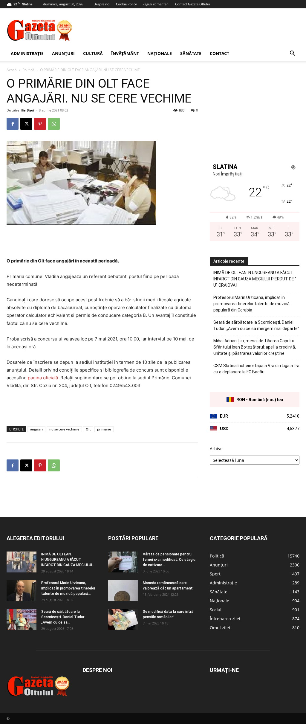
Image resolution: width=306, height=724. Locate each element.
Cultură (93, 53)
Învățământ (125, 53)
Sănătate (190, 53)
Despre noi (102, 4)
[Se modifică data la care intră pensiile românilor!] (123, 619)
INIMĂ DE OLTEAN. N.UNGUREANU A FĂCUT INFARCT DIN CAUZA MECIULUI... (68, 559)
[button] (292, 54)
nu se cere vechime (64, 429)
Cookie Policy (126, 4)
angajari (36, 429)
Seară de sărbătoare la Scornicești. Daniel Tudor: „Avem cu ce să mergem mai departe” (256, 325)
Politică (28, 69)
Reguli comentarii (156, 4)
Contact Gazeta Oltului (192, 4)
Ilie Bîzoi (27, 110)
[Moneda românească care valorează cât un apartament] (123, 590)
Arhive (216, 448)
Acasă (12, 69)
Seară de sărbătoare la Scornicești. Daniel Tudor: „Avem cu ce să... (63, 617)
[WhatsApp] (54, 124)
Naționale (159, 53)
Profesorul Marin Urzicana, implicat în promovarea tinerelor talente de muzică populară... (68, 588)
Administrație (27, 53)
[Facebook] (13, 124)
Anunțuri (63, 53)
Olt (88, 429)
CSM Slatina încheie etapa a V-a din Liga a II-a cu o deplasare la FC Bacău (256, 368)
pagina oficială (43, 378)
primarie (104, 429)
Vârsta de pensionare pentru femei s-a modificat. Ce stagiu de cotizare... (169, 559)
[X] (26, 124)
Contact (219, 53)
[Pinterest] (40, 124)
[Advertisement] (191, 30)
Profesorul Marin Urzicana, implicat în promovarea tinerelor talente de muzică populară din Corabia (251, 303)
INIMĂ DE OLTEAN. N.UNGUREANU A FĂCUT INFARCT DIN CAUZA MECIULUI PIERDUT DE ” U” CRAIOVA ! (254, 279)
